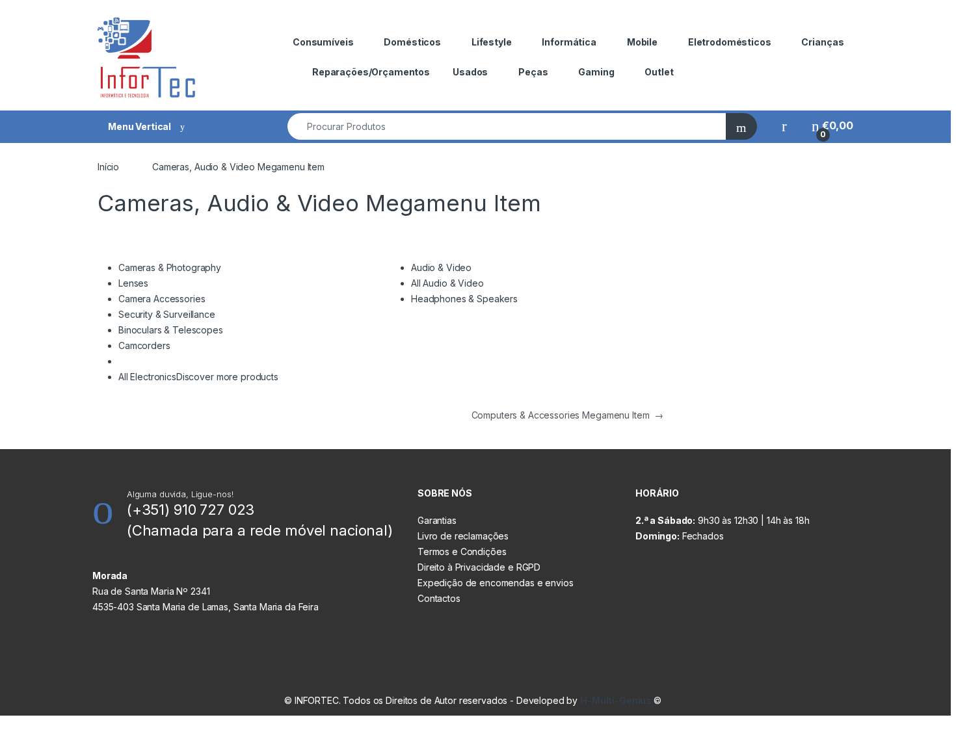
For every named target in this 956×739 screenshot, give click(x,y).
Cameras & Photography (169, 267)
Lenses (133, 283)
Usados (470, 71)
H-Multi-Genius (617, 700)
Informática (569, 41)
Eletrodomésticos (729, 41)
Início (108, 166)
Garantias (437, 520)
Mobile (642, 41)
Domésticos (412, 41)
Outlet (658, 71)
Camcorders (144, 345)
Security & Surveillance (166, 314)
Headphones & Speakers (464, 298)
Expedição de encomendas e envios (496, 582)
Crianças (822, 41)
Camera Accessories (161, 298)
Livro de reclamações (463, 535)
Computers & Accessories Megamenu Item (567, 415)
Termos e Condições (462, 551)
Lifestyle (491, 41)
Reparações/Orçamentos (371, 71)
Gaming (596, 71)
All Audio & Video (447, 283)
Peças (533, 71)
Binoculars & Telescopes (170, 329)
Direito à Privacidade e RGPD (479, 567)
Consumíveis (323, 41)
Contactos (439, 598)
